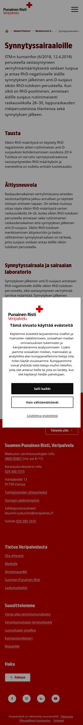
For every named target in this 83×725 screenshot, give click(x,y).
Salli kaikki (42, 389)
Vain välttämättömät (42, 402)
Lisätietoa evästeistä (42, 416)
